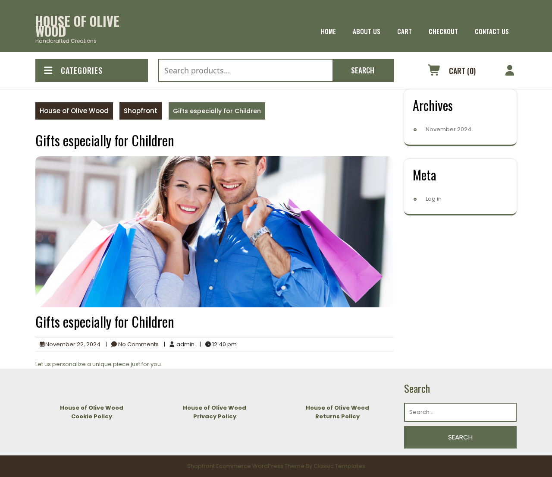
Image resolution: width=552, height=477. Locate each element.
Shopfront (140, 110)
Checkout (443, 31)
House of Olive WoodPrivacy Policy (214, 412)
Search (362, 70)
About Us (366, 31)
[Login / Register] (510, 71)
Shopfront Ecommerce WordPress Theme (245, 466)
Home (328, 31)
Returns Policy (337, 416)
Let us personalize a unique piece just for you (98, 364)
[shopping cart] (434, 71)
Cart (404, 31)
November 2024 (448, 129)
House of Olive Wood (77, 26)
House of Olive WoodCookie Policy (91, 412)
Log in (434, 199)
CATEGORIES (82, 70)
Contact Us (492, 31)
